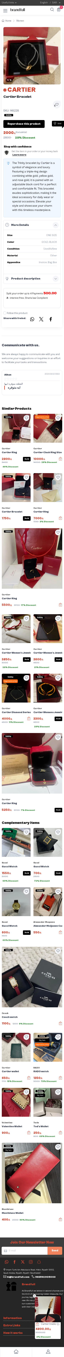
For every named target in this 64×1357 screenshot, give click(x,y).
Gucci (5, 863)
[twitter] (23, 1262)
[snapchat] (39, 1262)
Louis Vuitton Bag (50, 1324)
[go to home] (16, 1352)
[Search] (51, 10)
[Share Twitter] (41, 320)
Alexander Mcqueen (44, 922)
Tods (36, 1123)
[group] (32, 55)
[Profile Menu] (48, 1352)
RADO (36, 1068)
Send (55, 1250)
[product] (48, 1309)
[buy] (35, 1324)
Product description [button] (25, 278)
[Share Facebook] (51, 320)
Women (20, 21)
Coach (5, 1013)
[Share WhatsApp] (32, 320)
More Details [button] (20, 225)
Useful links (8, 2)
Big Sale (42, 1040)
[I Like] (26, 418)
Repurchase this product (24, 123)
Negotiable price (42, 417)
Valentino (7, 1123)
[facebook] (14, 1262)
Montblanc (8, 1209)
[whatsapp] (6, 1262)
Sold (27, 459)
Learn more (19, 155)
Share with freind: (14, 318)
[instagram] (31, 1262)
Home (8, 21)
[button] (5, 10)
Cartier (6, 448)
